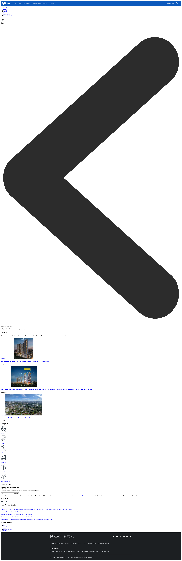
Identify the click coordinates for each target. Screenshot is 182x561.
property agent (6, 526)
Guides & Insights (37, 3)
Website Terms (92, 543)
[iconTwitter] (2, 502)
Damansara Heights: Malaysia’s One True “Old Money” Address (19, 418)
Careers (67, 543)
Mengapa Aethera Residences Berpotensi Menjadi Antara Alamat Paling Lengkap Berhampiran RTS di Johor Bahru (27, 519)
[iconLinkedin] (6, 502)
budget (4, 530)
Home (2, 17)
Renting (5, 10)
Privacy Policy (89, 495)
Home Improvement (7, 15)
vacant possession (7, 525)
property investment (7, 529)
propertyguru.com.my (56, 551)
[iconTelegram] (4, 502)
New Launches (26, 3)
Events (45, 3)
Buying (5, 9)
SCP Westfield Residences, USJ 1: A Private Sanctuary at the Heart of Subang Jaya (25, 361)
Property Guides (7, 7)
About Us (53, 543)
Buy (15, 3)
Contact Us (74, 543)
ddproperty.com (93, 551)
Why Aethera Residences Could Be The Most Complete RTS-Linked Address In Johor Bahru (22, 517)
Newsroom (60, 543)
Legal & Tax (6, 11)
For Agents (51, 3)
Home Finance (6, 14)
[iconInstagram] (3, 502)
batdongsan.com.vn (82, 551)
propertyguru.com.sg (69, 551)
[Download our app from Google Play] (69, 536)
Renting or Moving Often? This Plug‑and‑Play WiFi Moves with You (16, 514)
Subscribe (16, 493)
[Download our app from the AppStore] (56, 536)
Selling (5, 12)
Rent (20, 3)
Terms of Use (81, 495)
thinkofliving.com (104, 551)
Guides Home (8, 17)
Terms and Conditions (103, 543)
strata (4, 528)
